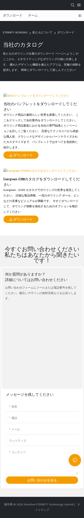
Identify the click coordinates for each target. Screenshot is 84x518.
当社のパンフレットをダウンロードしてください (40, 106)
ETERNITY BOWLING (15, 32)
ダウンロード (65, 32)
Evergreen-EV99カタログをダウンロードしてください (41, 182)
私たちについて (42, 32)
